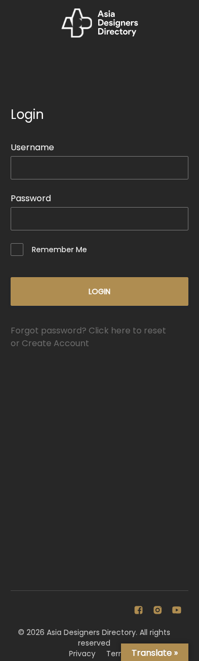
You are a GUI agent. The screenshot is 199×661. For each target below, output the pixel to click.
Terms (118, 653)
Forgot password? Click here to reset (88, 330)
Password (31, 198)
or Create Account (50, 343)
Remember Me (59, 249)
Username (32, 147)
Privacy (82, 653)
